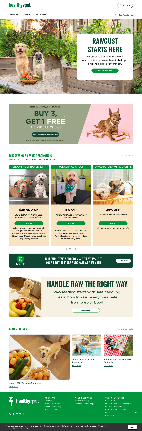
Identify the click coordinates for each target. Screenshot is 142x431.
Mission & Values (52, 404)
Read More (13, 386)
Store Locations (51, 410)
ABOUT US (50, 398)
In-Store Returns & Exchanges (118, 404)
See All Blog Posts (125, 329)
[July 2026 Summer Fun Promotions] (86, 345)
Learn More (127, 155)
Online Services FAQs (84, 404)
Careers (48, 401)
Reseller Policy (111, 415)
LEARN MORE (123, 260)
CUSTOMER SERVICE (114, 398)
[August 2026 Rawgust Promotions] (39, 357)
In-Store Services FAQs (115, 407)
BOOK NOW (29, 223)
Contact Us (110, 401)
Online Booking (82, 401)
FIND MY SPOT (113, 223)
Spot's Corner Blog (53, 407)
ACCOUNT (127, 5)
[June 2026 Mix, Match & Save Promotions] (118, 345)
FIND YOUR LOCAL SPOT (105, 70)
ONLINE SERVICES (83, 398)
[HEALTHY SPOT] (20, 5)
